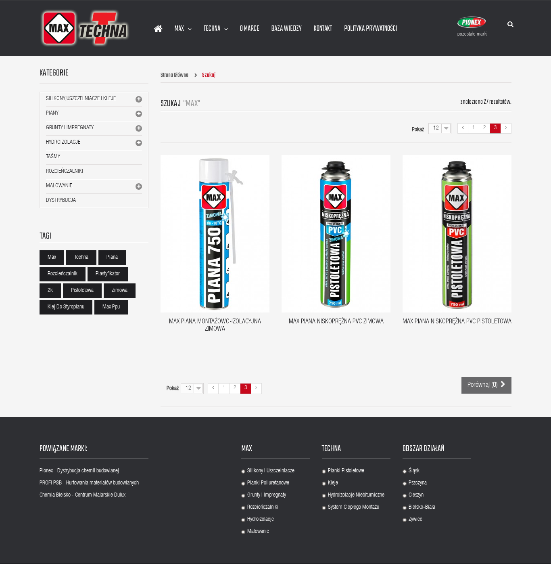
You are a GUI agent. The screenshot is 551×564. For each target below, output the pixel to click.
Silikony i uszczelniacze (270, 471)
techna (81, 257)
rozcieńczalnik (62, 274)
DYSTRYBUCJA (61, 200)
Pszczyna (418, 483)
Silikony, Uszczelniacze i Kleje (81, 99)
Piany (52, 113)
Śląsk (414, 471)
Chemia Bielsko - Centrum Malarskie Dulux (82, 495)
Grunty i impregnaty (266, 495)
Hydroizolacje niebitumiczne (356, 495)
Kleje (333, 483)
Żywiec (415, 519)
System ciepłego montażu (353, 507)
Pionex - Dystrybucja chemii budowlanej (79, 471)
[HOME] (158, 29)
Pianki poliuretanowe (268, 483)
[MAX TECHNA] (85, 28)
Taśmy (53, 157)
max (52, 257)
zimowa (119, 291)
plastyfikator (108, 274)
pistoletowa (82, 291)
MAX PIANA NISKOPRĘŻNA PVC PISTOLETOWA (457, 322)
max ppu (111, 307)
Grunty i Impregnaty (70, 128)
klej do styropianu (66, 307)
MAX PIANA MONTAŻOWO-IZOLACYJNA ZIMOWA (215, 326)
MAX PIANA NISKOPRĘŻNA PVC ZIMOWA (336, 322)
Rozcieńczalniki (64, 171)
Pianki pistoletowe (346, 471)
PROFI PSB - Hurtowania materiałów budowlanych (89, 483)
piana (112, 257)
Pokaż (418, 130)
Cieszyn (416, 495)
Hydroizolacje (63, 142)
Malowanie (59, 186)
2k (50, 291)
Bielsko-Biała (422, 507)
